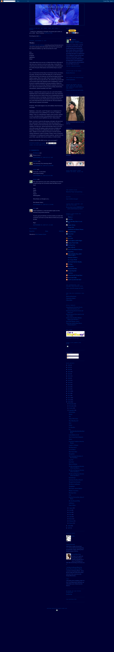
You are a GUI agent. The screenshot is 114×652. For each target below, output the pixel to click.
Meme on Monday (73, 464)
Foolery (70, 236)
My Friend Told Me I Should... (75, 262)
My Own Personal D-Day (74, 501)
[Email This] (49, 143)
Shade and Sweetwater (57, 7)
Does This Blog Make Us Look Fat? (75, 222)
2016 (69, 387)
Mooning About (72, 493)
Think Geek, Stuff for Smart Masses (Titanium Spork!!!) (74, 324)
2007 (69, 528)
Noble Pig (70, 219)
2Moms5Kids (69, 300)
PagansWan (71, 251)
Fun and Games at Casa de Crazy (42, 144)
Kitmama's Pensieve (73, 257)
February (71, 521)
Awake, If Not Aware (73, 418)
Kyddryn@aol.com (70, 73)
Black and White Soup (76, 554)
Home (46, 231)
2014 (69, 391)
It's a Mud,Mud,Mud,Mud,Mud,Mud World (76, 431)
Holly (34, 208)
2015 (69, 389)
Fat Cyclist (70, 238)
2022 (69, 374)
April (70, 516)
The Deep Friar (71, 245)
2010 (69, 399)
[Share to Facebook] (54, 143)
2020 (69, 378)
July (70, 510)
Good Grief (71, 462)
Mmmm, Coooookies (73, 490)
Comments (70, 357)
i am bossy (70, 273)
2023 (69, 371)
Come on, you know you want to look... (75, 90)
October (71, 408)
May (70, 514)
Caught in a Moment (73, 445)
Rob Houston (36, 153)
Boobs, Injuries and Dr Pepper (75, 240)
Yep (70, 416)
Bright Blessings (72, 231)
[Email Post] (46, 143)
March (70, 519)
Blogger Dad (71, 227)
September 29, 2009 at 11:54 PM (43, 204)
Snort (70, 423)
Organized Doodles (72, 268)
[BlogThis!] (51, 143)
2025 (69, 367)
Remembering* (72, 477)
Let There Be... (72, 427)
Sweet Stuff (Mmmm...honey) (72, 321)
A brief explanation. (70, 79)
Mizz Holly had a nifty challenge (36, 45)
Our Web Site (69, 594)
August (71, 508)
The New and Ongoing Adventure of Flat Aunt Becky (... (76, 467)
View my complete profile (73, 66)
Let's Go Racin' (72, 449)
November (71, 406)
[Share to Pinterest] (55, 143)
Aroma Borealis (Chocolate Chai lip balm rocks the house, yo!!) (74, 308)
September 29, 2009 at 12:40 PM (43, 165)
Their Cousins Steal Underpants (76, 437)
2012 (69, 395)
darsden (35, 169)
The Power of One (48, 33)
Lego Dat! (71, 459)
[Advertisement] (57, 617)
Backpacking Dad (72, 270)
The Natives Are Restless (74, 484)
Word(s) (70, 414)
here (40, 36)
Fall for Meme (72, 412)
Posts (69, 354)
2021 (69, 376)
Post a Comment (33, 228)
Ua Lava (67, 579)
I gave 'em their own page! (72, 199)
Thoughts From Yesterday (74, 482)
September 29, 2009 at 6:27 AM (43, 157)
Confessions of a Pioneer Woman (75, 229)
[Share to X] (52, 143)
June (70, 512)
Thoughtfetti (72, 454)
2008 (69, 525)
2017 (69, 384)
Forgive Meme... (72, 505)
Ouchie (70, 425)
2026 (69, 365)
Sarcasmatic (71, 266)
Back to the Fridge (72, 277)
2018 (69, 382)
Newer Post (31, 231)
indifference (71, 503)
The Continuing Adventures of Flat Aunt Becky (76, 456)
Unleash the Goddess (71, 298)
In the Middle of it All (74, 435)
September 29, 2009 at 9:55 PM (43, 175)
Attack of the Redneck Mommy (75, 249)
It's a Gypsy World (72, 259)
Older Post (61, 231)
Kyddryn (35, 179)
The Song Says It (72, 447)
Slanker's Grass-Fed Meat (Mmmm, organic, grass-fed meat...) (74, 318)
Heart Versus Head (73, 451)
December (71, 403)
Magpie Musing (71, 225)
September (71, 410)
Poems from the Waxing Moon (75, 275)
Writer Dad (70, 234)
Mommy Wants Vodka (73, 243)
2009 (69, 402)
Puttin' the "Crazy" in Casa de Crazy (74, 192)
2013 (69, 393)
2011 (69, 397)
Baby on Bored (71, 247)
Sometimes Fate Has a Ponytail (76, 480)
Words (53, 144)
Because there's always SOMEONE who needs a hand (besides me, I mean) (75, 207)
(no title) (72, 536)
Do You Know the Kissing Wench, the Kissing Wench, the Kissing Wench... (74, 568)
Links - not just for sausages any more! (74, 288)
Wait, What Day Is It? (73, 421)
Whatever (70, 217)
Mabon (70, 439)
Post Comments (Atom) (41, 234)
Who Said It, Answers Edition (75, 488)
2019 (69, 380)
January (71, 523)
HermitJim (35, 161)
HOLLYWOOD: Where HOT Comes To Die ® (75, 254)
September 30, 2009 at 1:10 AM (43, 225)
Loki (70, 495)
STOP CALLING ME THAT (74, 279)
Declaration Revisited (70, 544)
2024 (69, 369)
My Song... (70, 264)
